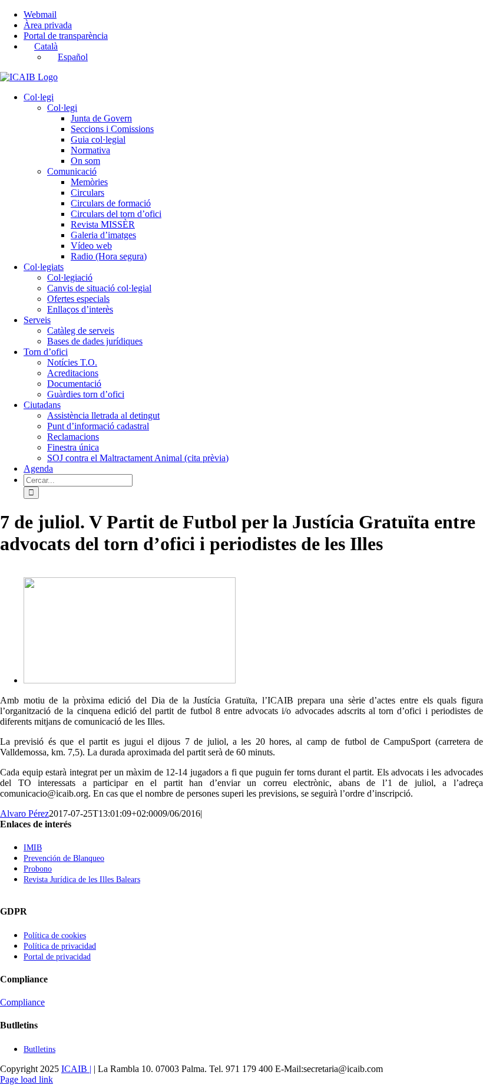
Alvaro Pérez (24, 813)
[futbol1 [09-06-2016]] (130, 680)
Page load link (26, 1079)
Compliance (22, 1002)
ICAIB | (76, 1069)
